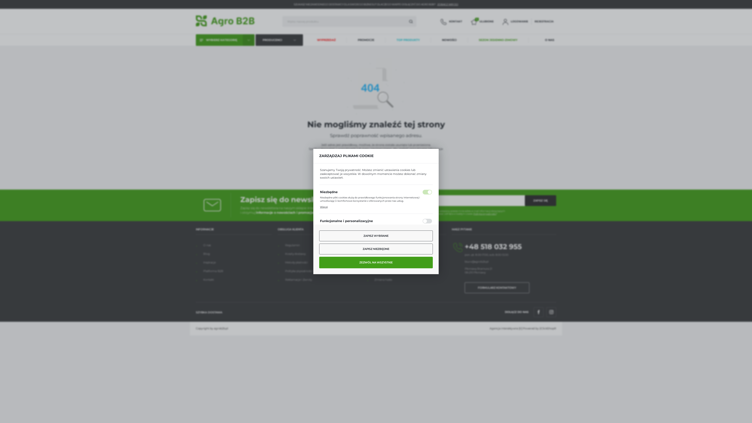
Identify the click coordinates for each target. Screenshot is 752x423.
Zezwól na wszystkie (376, 262)
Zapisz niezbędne (376, 249)
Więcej (324, 206)
